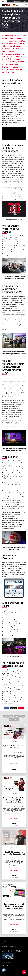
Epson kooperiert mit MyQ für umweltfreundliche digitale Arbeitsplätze (14, 906)
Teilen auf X (14, 708)
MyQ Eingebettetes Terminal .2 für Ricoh (14, 747)
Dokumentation (17, 1)
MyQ (10, 1)
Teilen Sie (7, 708)
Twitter (6, 951)
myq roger (17, 716)
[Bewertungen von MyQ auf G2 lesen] (8, 956)
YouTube (11, 951)
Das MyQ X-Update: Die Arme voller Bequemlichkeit (14, 853)
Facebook (9, 951)
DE (17, 5)
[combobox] (16, 5)
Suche (22, 5)
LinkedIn (3, 951)
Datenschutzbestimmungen (9, 946)
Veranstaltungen (14, 719)
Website (3, 1)
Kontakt (24, 1)
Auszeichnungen (8, 716)
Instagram (14, 951)
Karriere (4, 941)
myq (23, 716)
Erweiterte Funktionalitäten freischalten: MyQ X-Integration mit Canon (14, 800)
